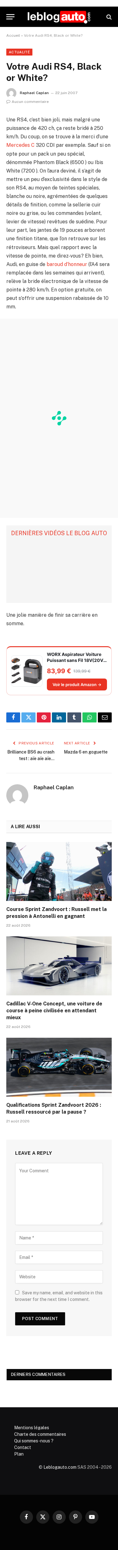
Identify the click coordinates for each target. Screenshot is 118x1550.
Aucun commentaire (30, 101)
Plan (19, 1454)
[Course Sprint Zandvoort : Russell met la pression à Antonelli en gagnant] (59, 871)
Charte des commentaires (40, 1434)
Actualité (19, 52)
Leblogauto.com (59, 1467)
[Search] (108, 17)
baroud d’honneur (67, 264)
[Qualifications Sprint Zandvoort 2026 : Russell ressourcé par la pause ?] (59, 1067)
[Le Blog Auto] (58, 17)
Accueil (13, 35)
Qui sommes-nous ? (33, 1440)
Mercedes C (20, 145)
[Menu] (10, 17)
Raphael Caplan (34, 93)
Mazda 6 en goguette (86, 751)
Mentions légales (31, 1427)
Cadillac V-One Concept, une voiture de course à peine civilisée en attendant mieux (54, 1010)
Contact (22, 1447)
